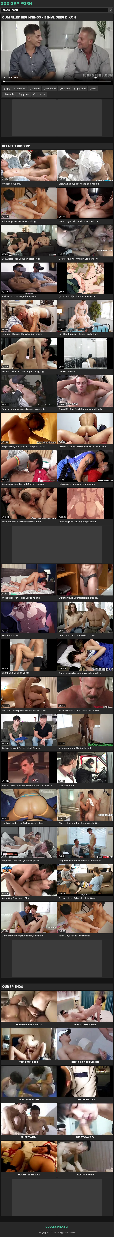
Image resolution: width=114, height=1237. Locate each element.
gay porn (81, 88)
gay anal (24, 94)
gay (8, 88)
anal (94, 88)
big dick (66, 88)
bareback (51, 88)
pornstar (21, 88)
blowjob (36, 88)
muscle (10, 94)
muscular (41, 94)
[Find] (110, 10)
